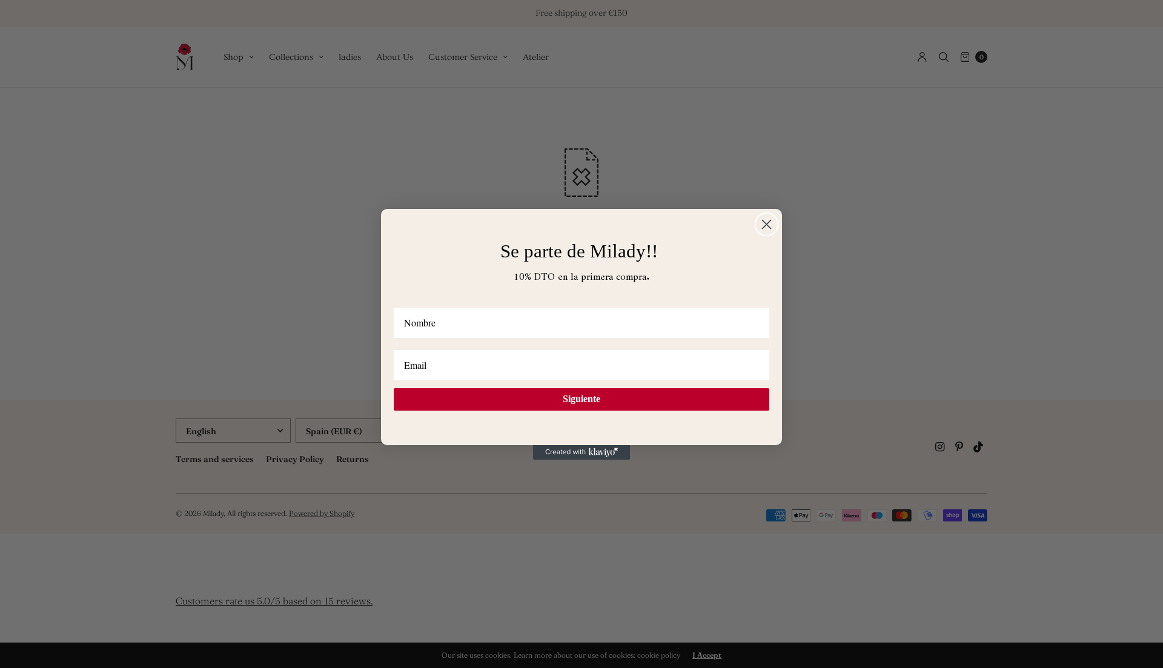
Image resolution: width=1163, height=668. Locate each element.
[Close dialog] (766, 224)
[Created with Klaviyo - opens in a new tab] (581, 452)
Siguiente (581, 399)
